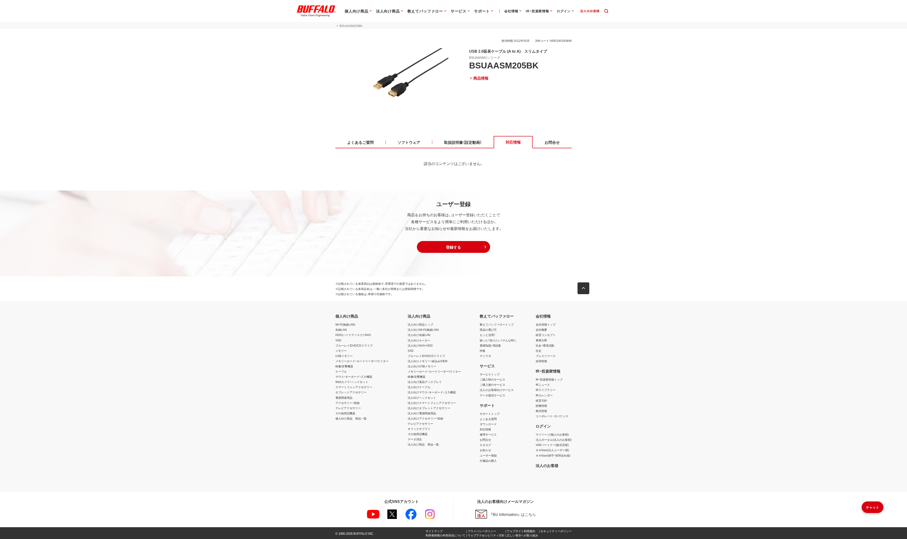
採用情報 (541, 361)
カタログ (485, 445)
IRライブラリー (546, 390)
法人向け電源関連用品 (422, 413)
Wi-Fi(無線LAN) (345, 324)
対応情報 (485, 429)
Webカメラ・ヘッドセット (351, 382)
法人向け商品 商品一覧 (423, 444)
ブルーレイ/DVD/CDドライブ (354, 345)
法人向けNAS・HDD (420, 345)
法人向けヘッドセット (422, 397)
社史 (538, 350)
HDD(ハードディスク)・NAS (353, 335)
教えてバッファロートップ (497, 324)
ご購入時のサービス (492, 379)
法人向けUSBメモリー (422, 366)
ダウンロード (488, 424)
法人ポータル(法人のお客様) (554, 439)
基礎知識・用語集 (490, 345)
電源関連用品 (343, 397)
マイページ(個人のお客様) (552, 434)
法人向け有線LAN (419, 335)
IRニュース (543, 384)
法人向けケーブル (419, 387)
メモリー (341, 350)
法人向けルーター (419, 340)
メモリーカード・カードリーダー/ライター (362, 361)
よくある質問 (488, 419)
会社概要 (541, 329)
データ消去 (415, 439)
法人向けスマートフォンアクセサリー (432, 403)
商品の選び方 (488, 329)
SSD (338, 340)
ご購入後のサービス (492, 384)
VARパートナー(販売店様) (552, 445)
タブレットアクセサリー (351, 392)
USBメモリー (344, 356)
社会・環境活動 (545, 345)
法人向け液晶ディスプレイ (425, 382)
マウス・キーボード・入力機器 (353, 376)
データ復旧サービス (492, 395)
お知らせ (485, 450)
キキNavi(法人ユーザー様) (552, 450)
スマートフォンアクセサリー (353, 387)
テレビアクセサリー (348, 408)
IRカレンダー (544, 395)
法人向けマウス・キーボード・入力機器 (432, 392)
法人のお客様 (547, 465)
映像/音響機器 (344, 366)
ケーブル (341, 371)
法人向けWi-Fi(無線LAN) (423, 329)
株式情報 (541, 411)
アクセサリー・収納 (347, 403)
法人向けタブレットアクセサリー (429, 408)
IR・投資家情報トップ (549, 379)
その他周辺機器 (345, 413)
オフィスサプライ (419, 429)
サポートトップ (490, 414)
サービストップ (490, 374)
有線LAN (341, 329)
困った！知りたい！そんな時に (498, 340)
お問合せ (485, 439)
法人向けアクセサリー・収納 (425, 418)
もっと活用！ (487, 335)
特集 (482, 350)
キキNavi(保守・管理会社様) (553, 455)
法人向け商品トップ (420, 324)
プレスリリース (546, 356)
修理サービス (488, 434)
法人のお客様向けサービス (497, 390)
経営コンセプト (546, 335)
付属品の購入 (488, 460)
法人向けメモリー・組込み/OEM (427, 361)
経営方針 (541, 400)
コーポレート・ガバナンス (552, 416)
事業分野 (541, 340)
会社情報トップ (546, 324)
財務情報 (541, 405)
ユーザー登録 (488, 455)
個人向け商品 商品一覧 (351, 418)
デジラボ (485, 356)
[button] (453, 247)
